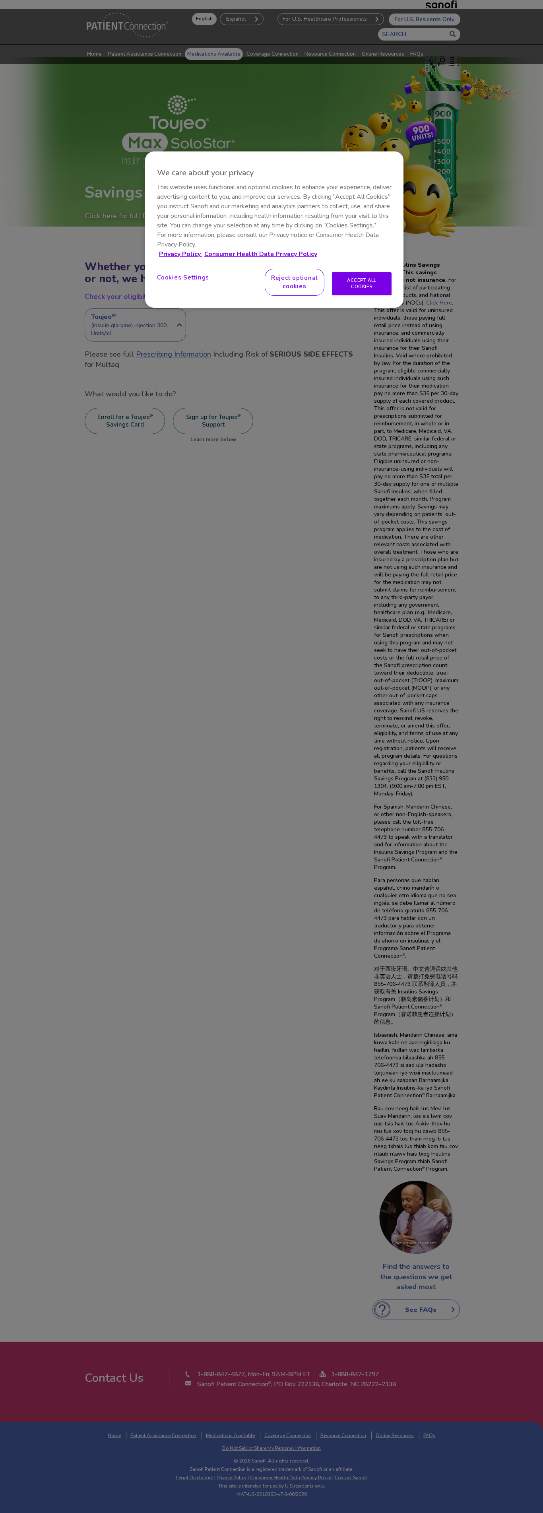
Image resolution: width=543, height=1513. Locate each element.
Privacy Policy (180, 254)
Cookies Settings (183, 277)
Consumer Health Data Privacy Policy (260, 254)
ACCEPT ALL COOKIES (361, 283)
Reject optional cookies (294, 282)
